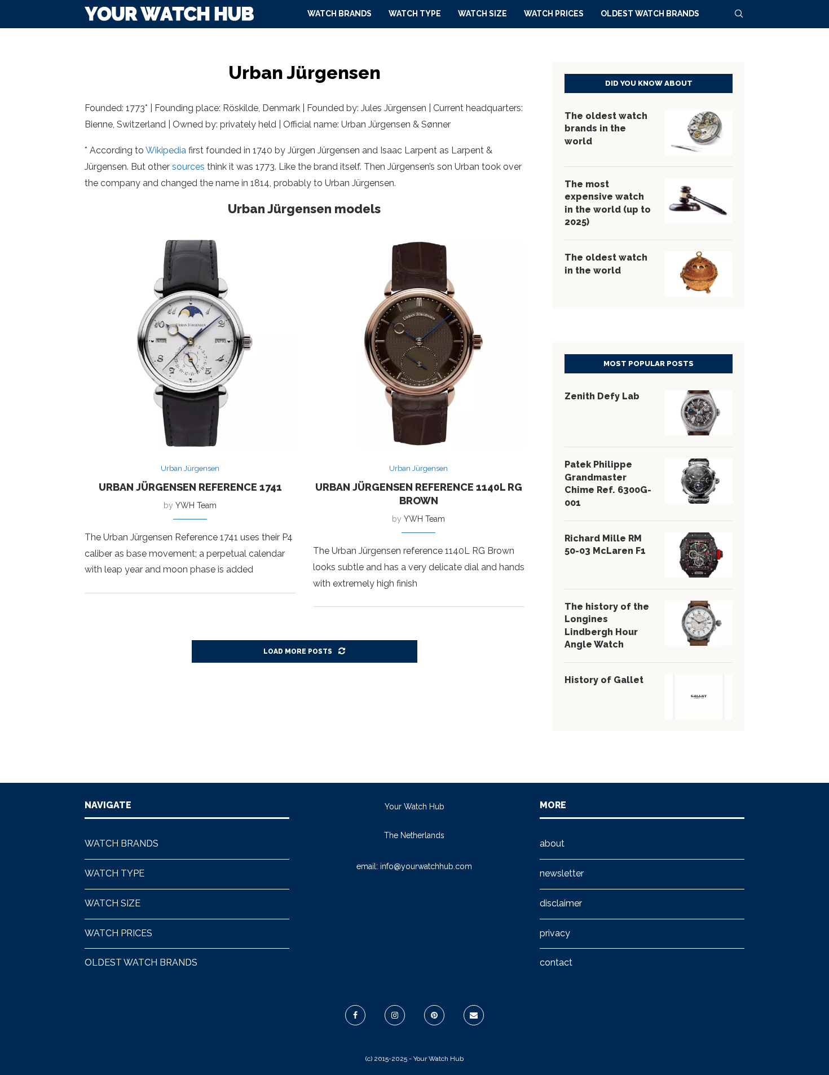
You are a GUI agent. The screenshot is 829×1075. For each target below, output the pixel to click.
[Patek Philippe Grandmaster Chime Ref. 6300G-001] (699, 481)
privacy (555, 933)
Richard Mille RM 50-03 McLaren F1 (605, 544)
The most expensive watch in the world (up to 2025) (608, 203)
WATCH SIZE (482, 13)
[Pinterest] (434, 1015)
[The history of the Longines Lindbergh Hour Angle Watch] (699, 623)
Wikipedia (165, 150)
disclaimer (561, 903)
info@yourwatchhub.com (426, 866)
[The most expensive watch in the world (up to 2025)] (699, 200)
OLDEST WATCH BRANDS (650, 13)
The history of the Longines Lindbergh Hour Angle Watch (607, 625)
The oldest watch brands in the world (606, 129)
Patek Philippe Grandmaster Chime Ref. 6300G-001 (608, 483)
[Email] (474, 1015)
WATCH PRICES (554, 13)
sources (188, 166)
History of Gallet (604, 680)
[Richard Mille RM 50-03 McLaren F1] (699, 555)
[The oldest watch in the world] (699, 274)
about (552, 843)
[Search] (738, 13)
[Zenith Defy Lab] (699, 412)
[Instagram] (395, 1015)
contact (556, 962)
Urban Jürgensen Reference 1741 (190, 487)
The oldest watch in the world (606, 263)
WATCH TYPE (415, 13)
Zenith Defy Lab (602, 396)
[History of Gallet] (699, 696)
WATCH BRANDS (339, 13)
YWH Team (196, 505)
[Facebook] (355, 1015)
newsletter (562, 873)
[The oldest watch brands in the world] (699, 132)
